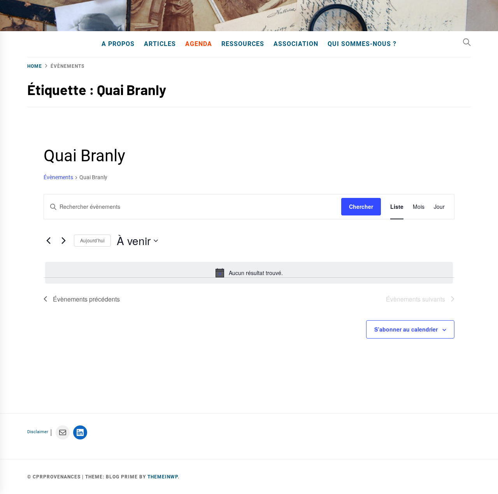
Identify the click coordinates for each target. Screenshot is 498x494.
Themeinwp (162, 477)
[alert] (249, 273)
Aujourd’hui (92, 240)
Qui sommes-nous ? (362, 44)
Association (296, 44)
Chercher (361, 206)
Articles (160, 44)
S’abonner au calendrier (406, 329)
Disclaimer (37, 431)
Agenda (198, 44)
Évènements (58, 177)
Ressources (242, 44)
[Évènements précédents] (48, 240)
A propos (118, 44)
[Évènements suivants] (63, 240)
